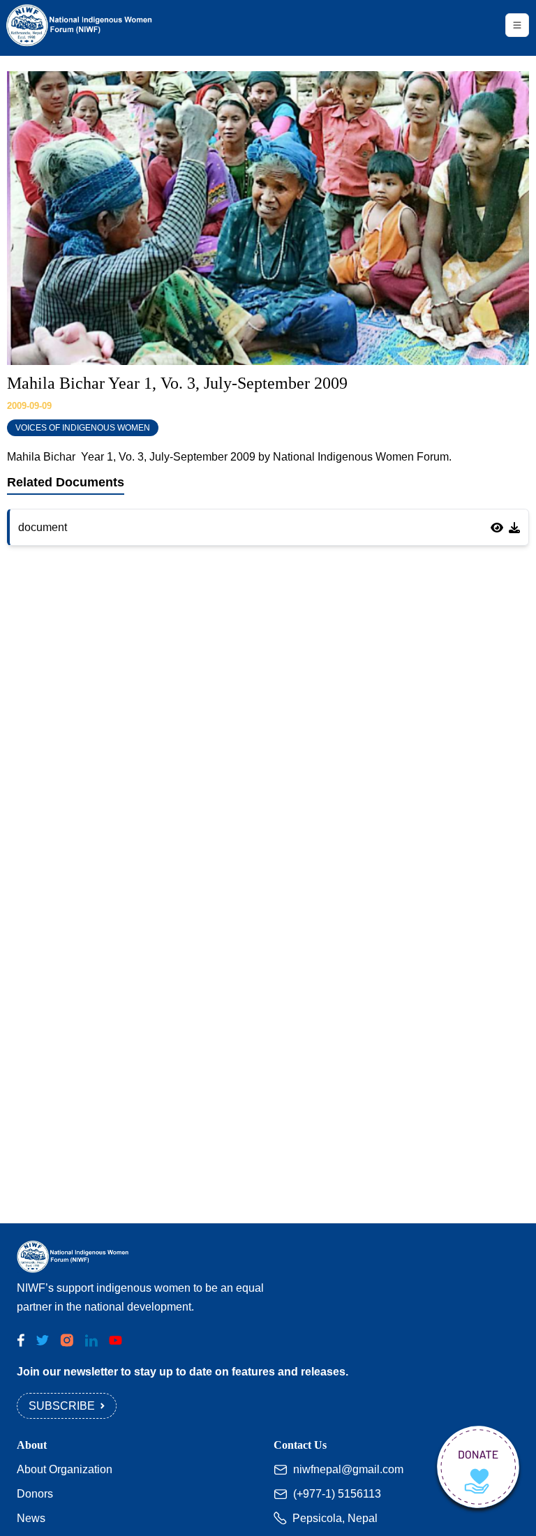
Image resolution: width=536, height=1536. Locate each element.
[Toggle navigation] (517, 25)
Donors (35, 1494)
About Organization (64, 1469)
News (31, 1518)
